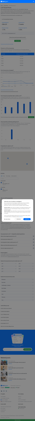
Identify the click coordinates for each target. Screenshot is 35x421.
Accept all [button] (27, 219)
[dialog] (17, 210)
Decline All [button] (19, 219)
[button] (7, 219)
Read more (21, 216)
